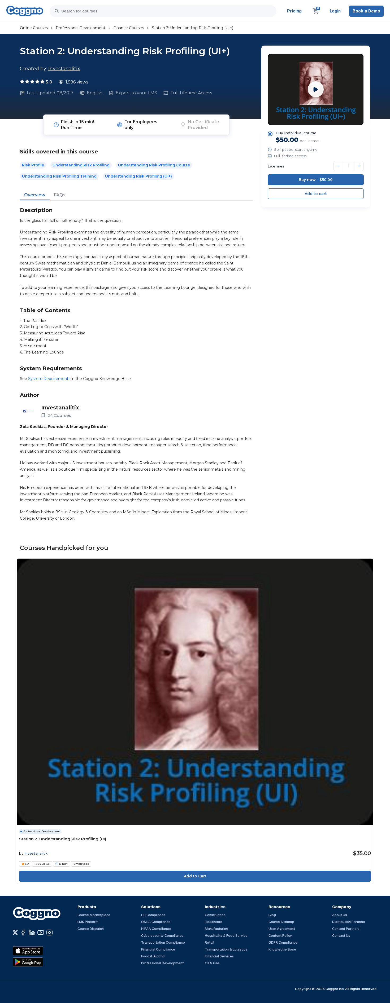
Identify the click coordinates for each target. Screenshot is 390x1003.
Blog (272, 915)
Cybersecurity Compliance (162, 935)
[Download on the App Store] (39, 950)
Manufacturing (216, 928)
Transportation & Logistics (226, 949)
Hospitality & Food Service (226, 935)
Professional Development (80, 27)
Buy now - (316, 179)
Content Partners (345, 928)
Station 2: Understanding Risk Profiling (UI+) (192, 27)
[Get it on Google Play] (39, 961)
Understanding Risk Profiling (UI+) (138, 176)
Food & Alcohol (153, 956)
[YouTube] (40, 932)
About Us (339, 915)
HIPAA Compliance (156, 928)
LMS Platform (87, 922)
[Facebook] (23, 932)
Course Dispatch (90, 928)
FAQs (60, 194)
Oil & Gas (212, 963)
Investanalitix (64, 69)
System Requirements (49, 378)
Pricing (294, 11)
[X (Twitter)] (15, 932)
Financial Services (219, 956)
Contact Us (341, 935)
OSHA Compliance (156, 922)
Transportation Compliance (163, 942)
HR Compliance (153, 915)
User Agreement (281, 928)
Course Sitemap (281, 922)
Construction (215, 915)
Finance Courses (128, 27)
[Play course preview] (316, 89)
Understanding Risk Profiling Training (59, 176)
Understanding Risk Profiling (81, 165)
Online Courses (34, 27)
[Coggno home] (24, 11)
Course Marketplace (93, 915)
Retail (209, 942)
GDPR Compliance (283, 942)
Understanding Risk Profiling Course (154, 165)
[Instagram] (49, 932)
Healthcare (213, 922)
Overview (34, 194)
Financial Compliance (158, 949)
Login (335, 11)
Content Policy (280, 935)
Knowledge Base (282, 949)
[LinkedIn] (32, 932)
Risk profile (33, 165)
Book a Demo (366, 11)
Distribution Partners (348, 922)
